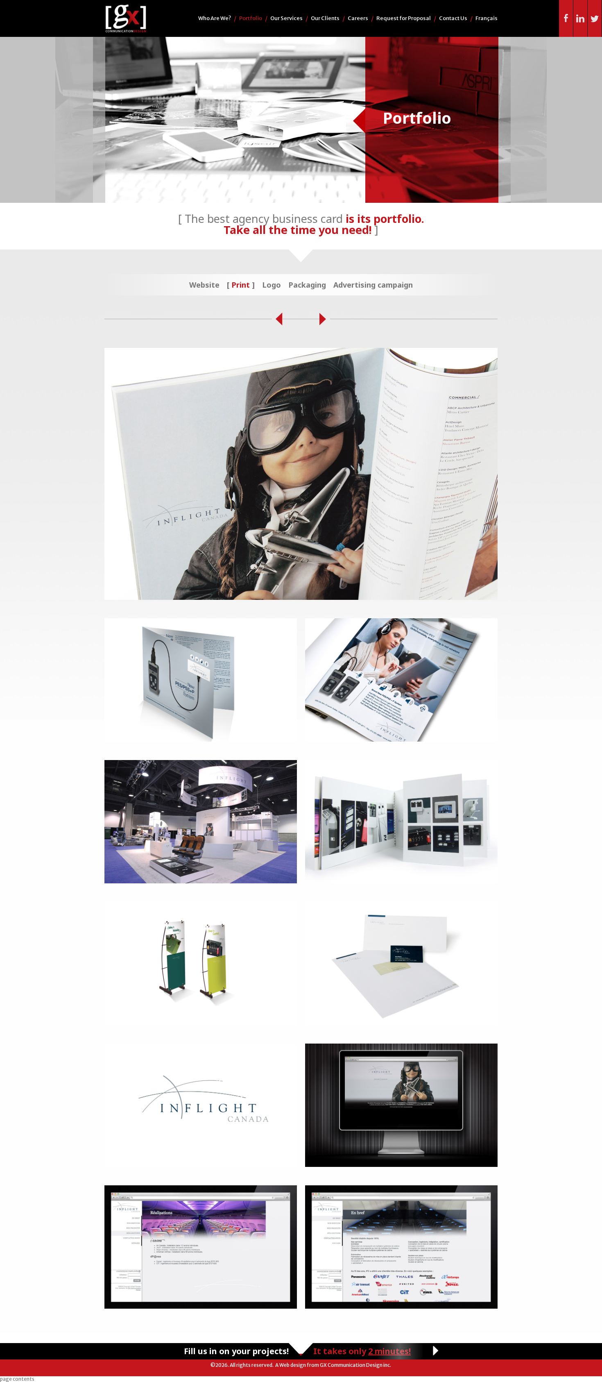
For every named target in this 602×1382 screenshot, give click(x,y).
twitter (595, 18)
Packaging (307, 285)
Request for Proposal (403, 18)
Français (486, 18)
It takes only (362, 1351)
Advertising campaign (373, 285)
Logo (271, 285)
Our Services (286, 18)
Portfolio (250, 18)
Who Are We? (214, 18)
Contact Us (453, 18)
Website (204, 285)
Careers (358, 18)
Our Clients (325, 18)
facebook (566, 18)
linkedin (580, 18)
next (324, 319)
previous (277, 319)
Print (240, 285)
